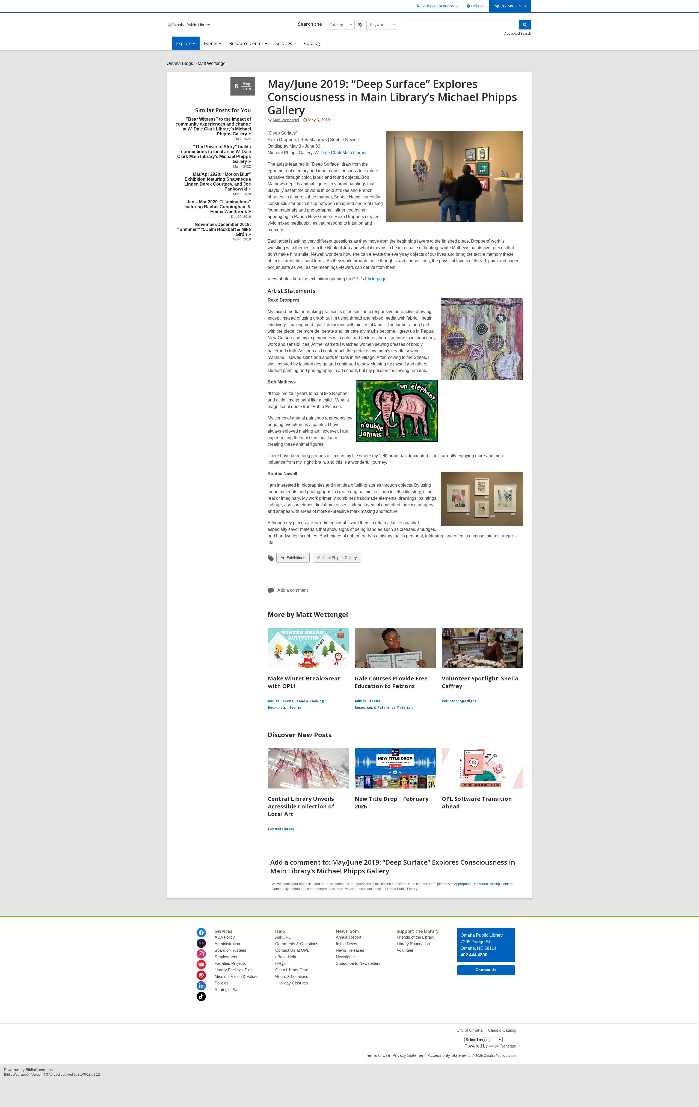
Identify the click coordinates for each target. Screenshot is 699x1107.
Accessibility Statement (449, 1055)
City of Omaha (469, 1030)
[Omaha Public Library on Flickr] (201, 943)
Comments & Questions (296, 943)
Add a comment (292, 590)
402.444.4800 (474, 955)
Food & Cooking (310, 701)
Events (295, 707)
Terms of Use (378, 1055)
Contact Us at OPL (292, 950)
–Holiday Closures (291, 983)
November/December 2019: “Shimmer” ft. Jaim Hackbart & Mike (214, 229)
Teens (288, 701)
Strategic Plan (227, 989)
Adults (273, 701)
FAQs (280, 963)
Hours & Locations (291, 976)
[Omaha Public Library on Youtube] (201, 964)
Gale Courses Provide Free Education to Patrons (391, 682)
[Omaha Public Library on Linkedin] (201, 985)
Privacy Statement (408, 1055)
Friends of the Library (415, 937)
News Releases (350, 950)
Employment (226, 956)
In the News (346, 943)
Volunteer (405, 950)
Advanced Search (517, 33)
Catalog (312, 43)
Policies (222, 983)
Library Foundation (413, 943)
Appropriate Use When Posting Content (483, 884)
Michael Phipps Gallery (337, 559)
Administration (227, 943)
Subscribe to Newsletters (358, 963)
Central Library (281, 829)
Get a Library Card (291, 970)
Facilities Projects (230, 963)
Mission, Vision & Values (237, 976)
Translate (508, 1046)
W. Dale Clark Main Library (340, 152)
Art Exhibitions (292, 559)
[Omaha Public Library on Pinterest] (201, 975)
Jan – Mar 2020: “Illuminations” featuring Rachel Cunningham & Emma (217, 207)
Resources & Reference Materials (384, 707)
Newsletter (345, 956)
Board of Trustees (230, 950)
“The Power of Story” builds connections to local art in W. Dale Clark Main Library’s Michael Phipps (214, 154)
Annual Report (348, 937)
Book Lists (277, 707)
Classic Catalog (502, 1030)
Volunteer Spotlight (459, 701)
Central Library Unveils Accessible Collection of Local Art (301, 806)
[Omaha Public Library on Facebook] (201, 932)
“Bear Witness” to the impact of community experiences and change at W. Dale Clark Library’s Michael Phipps (213, 126)
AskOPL (283, 937)
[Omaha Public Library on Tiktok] (201, 996)
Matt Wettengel (212, 63)
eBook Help (285, 956)
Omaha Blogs (180, 63)
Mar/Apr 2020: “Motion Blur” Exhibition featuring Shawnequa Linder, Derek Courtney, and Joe (217, 181)
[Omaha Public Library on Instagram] (201, 954)
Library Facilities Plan (234, 970)
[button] (436, 6)
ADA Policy (225, 937)
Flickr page (376, 278)
